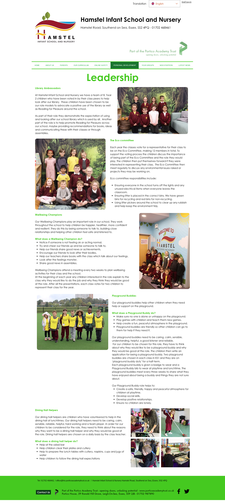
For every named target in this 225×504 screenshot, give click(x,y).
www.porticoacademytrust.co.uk (156, 490)
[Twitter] (186, 491)
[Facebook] (178, 491)
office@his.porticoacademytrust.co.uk (72, 480)
